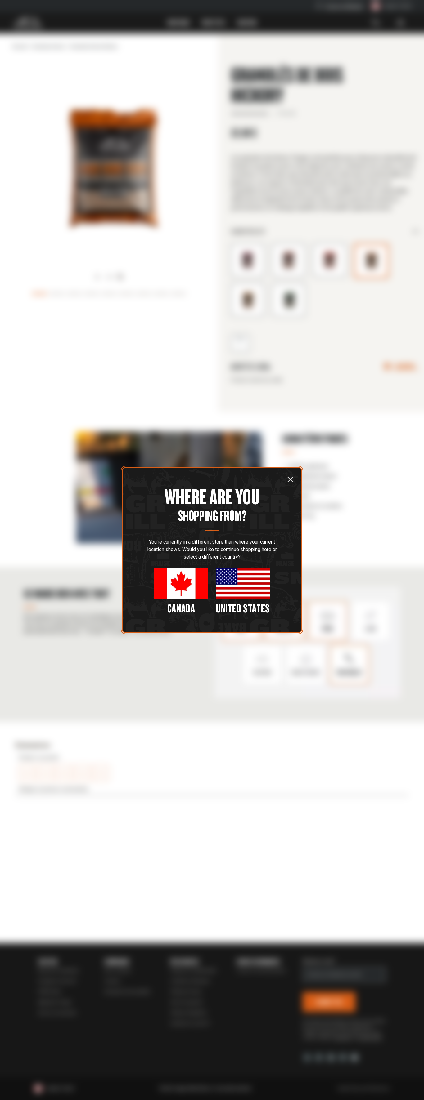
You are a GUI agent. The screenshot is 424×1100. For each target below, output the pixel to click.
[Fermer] (290, 479)
